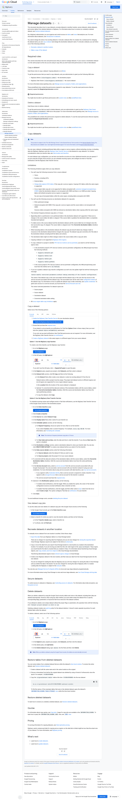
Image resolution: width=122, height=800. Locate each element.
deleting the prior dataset (60, 498)
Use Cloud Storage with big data (87, 572)
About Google (27, 793)
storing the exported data (87, 540)
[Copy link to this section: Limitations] (37, 165)
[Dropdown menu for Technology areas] (34, 2)
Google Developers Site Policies (51, 763)
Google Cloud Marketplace (31, 781)
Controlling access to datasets (64, 583)
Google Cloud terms (50, 793)
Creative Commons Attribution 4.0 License (69, 761)
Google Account (50, 475)
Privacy (35, 793)
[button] (11, 33)
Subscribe (102, 796)
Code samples (77, 781)
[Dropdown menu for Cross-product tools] (51, 2)
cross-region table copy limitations (43, 301)
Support (51, 779)
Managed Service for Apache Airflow (48, 569)
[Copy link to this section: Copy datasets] (42, 134)
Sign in (118, 2)
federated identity (54, 473)
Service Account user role (73, 283)
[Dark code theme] (94, 681)
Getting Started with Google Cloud (82, 779)
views (75, 34)
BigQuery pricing (57, 730)
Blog (99, 776)
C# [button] (52, 618)
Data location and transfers (61, 153)
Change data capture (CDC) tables (44, 184)
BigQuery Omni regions (59, 240)
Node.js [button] (69, 618)
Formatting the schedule (53, 431)
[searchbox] (11, 16)
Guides (13, 10)
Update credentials (89, 281)
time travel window (76, 664)
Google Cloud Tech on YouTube (106, 787)
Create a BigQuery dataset (40, 338)
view (44, 691)
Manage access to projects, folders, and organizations (70, 84)
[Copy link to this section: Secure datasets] (44, 579)
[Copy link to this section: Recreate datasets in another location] (63, 529)
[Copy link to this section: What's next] (40, 737)
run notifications (58, 335)
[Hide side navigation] (20, 797)
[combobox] (81, 1)
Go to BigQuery (39, 352)
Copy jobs (54, 712)
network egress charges (62, 554)
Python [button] (54, 314)
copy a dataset (47, 42)
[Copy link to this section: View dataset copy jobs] (47, 503)
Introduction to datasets (53, 36)
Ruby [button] (87, 618)
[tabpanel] (63, 406)
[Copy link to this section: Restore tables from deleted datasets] (63, 660)
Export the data (35, 537)
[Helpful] (95, 19)
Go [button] (57, 618)
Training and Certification (79, 787)
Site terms (41, 793)
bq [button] (38, 314)
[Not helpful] (97, 19)
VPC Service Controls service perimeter (66, 243)
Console (95, 2)
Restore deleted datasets (42, 31)
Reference (21, 10)
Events (99, 779)
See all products (28, 776)
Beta (63, 71)
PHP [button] (75, 618)
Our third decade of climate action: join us (68, 793)
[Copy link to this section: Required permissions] (45, 94)
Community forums (54, 776)
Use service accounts (90, 470)
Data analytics (45, 19)
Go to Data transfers (41, 410)
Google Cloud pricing (29, 779)
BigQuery (8, 7)
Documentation (36, 19)
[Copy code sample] (96, 681)
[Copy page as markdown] (58, 23)
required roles (51, 325)
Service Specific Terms (89, 142)
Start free (115, 7)
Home (29, 19)
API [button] (42, 314)
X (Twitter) (100, 781)
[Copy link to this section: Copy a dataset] (41, 68)
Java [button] (47, 314)
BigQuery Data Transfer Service (59, 151)
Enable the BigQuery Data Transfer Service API (48, 322)
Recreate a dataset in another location (42, 47)
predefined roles (76, 98)
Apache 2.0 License (29, 763)
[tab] (32, 314)
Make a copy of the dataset (39, 50)
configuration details (89, 279)
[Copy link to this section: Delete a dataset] (42, 103)
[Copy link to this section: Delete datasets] (44, 591)
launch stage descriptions (87, 144)
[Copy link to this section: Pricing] (35, 721)
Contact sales (27, 784)
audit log (48, 608)
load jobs (59, 566)
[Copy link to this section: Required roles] (42, 57)
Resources (37, 10)
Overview (5, 10)
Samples (29, 10)
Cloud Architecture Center (80, 784)
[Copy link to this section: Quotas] (36, 708)
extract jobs (69, 542)
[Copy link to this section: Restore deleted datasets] (52, 698)
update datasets (43, 744)
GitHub (75, 776)
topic (80, 489)
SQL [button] (38, 618)
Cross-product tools (43, 2)
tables (69, 34)
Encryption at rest (33, 585)
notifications (73, 491)
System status (52, 784)
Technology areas (27, 2)
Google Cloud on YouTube (104, 784)
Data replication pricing (63, 725)
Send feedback (92, 23)
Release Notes (52, 781)
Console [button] (31, 314)
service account (60, 466)
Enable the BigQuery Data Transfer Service (45, 318)
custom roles (63, 98)
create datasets (43, 741)
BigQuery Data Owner (89, 109)
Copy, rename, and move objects (48, 551)
